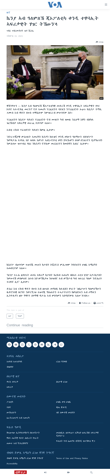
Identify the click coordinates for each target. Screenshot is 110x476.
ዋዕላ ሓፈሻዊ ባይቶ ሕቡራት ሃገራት (23, 438)
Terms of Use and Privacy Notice (72, 458)
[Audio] (45, 472)
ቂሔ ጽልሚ (61, 407)
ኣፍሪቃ (10, 387)
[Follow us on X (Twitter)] (29, 344)
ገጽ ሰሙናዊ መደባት (65, 412)
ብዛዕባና (10, 367)
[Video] (68, 472)
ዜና (8, 12)
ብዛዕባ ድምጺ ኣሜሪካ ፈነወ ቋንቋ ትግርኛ (25, 458)
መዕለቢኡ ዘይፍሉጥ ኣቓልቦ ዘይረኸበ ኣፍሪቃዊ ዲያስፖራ (77, 434)
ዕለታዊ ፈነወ (61, 382)
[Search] (91, 472)
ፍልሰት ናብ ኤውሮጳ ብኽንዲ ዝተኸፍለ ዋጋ (75, 441)
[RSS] (48, 344)
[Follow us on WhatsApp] (61, 344)
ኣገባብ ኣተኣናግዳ (14, 362)
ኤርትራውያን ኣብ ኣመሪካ (18, 418)
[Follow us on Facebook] (9, 344)
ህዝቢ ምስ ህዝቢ (63, 402)
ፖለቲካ (10, 402)
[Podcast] (35, 344)
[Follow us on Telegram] (55, 344)
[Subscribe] (42, 344)
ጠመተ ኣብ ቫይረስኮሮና (17, 443)
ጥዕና (9, 407)
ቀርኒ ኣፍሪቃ (12, 382)
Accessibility (12, 463)
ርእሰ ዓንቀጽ (61, 362)
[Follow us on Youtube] (15, 344)
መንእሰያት (11, 412)
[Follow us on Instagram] (22, 344)
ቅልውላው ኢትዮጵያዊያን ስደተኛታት (23, 433)
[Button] (99, 42)
